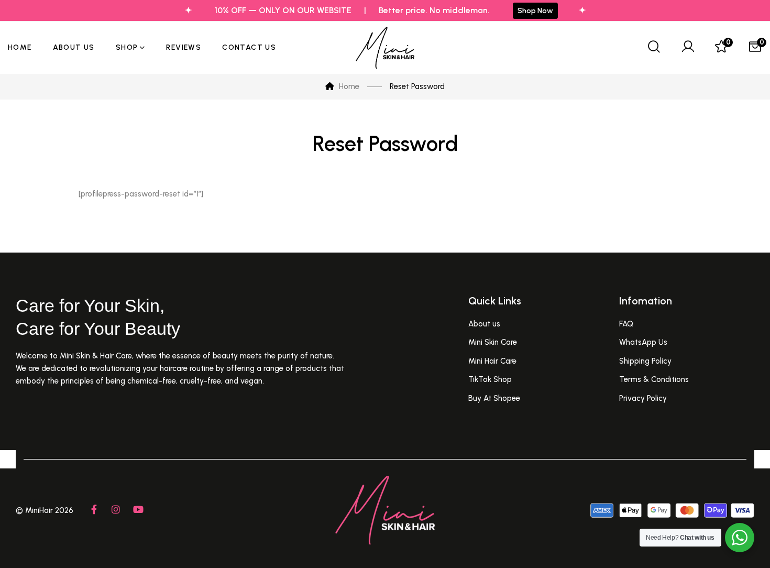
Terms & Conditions (654, 379)
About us (484, 324)
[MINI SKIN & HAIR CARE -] (385, 48)
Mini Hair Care (492, 361)
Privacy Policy (643, 398)
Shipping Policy (645, 361)
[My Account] (687, 47)
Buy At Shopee (494, 398)
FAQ (626, 324)
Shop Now (535, 10)
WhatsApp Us (643, 342)
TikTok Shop (490, 379)
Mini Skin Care (492, 342)
